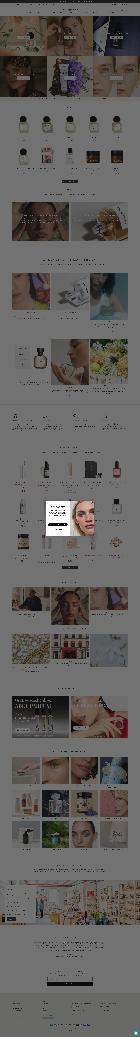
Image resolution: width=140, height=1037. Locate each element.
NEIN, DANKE (58, 529)
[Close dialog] (92, 502)
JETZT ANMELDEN (58, 524)
